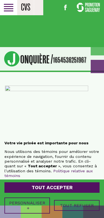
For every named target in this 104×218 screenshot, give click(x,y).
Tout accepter (52, 187)
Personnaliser (27, 205)
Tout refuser (77, 205)
